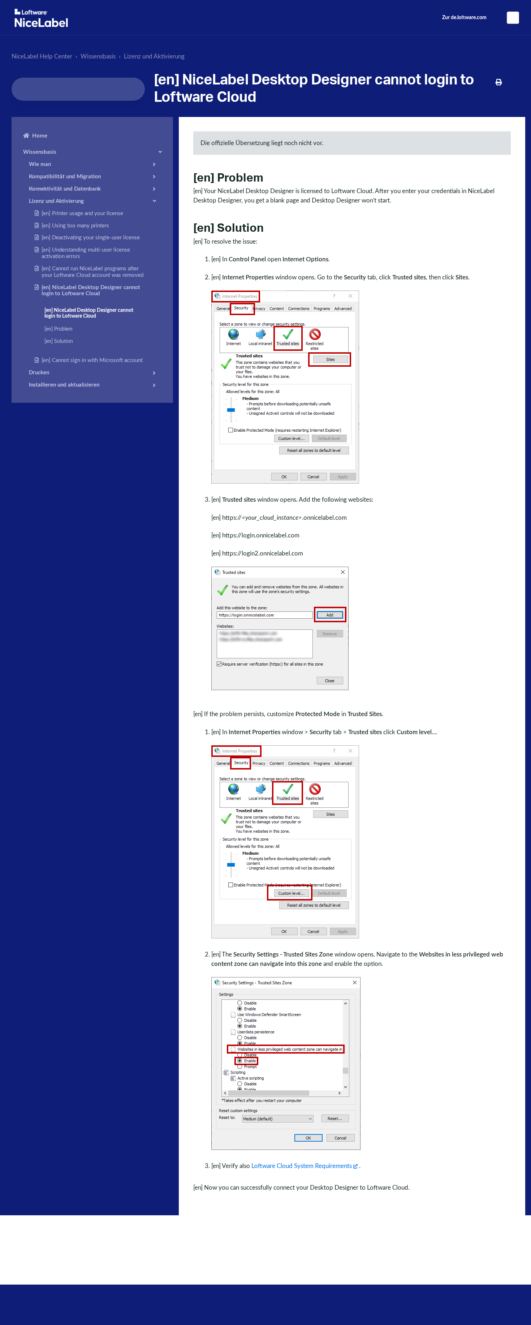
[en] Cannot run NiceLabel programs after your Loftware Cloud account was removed (92, 272)
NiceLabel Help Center (42, 56)
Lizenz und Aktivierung (154, 56)
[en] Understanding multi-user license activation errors (86, 253)
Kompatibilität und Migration (65, 176)
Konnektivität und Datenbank (65, 188)
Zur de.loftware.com (464, 17)
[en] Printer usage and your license (82, 213)
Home (39, 136)
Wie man (40, 164)
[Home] (41, 18)
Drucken (39, 372)
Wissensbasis (98, 56)
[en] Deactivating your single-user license (91, 237)
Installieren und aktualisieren (64, 385)
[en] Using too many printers (75, 225)
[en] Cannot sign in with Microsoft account (92, 360)
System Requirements (301, 1166)
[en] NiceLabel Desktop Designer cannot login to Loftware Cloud (91, 290)
